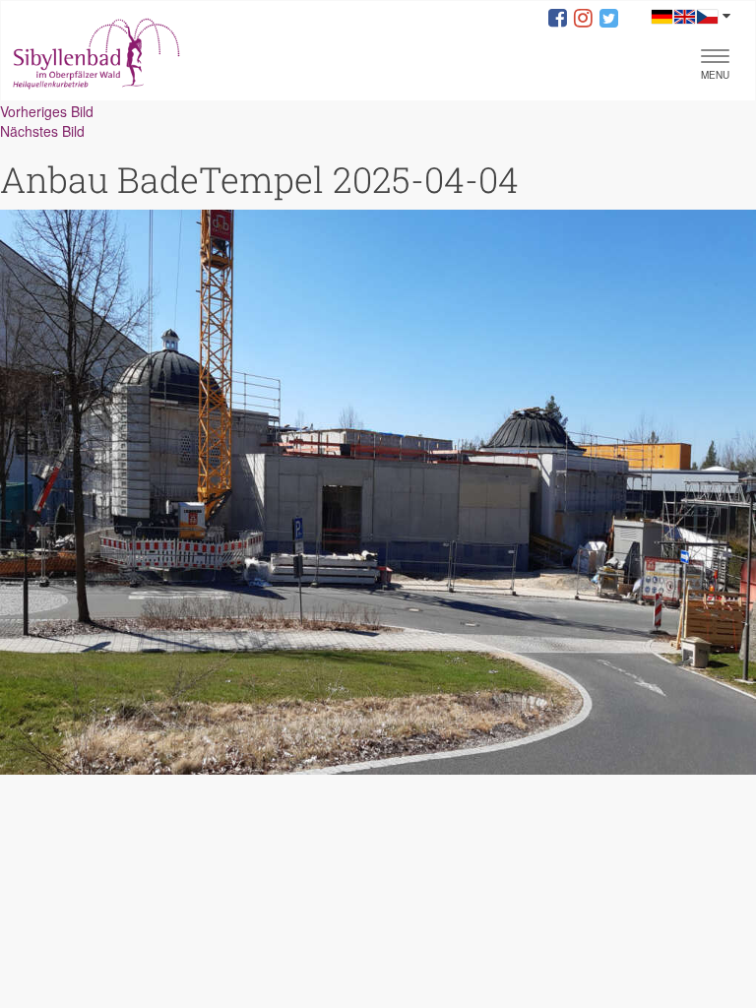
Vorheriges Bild (47, 111)
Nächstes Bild (42, 131)
